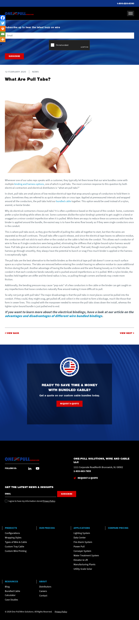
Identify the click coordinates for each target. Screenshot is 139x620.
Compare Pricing (118, 528)
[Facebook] (2, 17)
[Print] (2, 28)
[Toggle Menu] (130, 13)
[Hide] (1, 45)
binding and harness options (29, 184)
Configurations (12, 533)
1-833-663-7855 (82, 471)
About (43, 581)
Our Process (47, 528)
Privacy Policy (49, 501)
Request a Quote (69, 403)
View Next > (127, 333)
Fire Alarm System (83, 542)
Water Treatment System (86, 555)
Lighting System (82, 533)
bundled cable (63, 201)
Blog (7, 586)
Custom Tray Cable (14, 546)
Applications (82, 528)
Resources (11, 581)
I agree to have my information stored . (32, 501)
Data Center (80, 537)
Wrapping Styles (13, 537)
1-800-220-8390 (125, 3)
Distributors (45, 586)
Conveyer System (82, 551)
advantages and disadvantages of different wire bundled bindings (53, 316)
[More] (2, 39)
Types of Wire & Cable (16, 542)
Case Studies (11, 599)
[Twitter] (2, 23)
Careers (43, 591)
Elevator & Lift (81, 560)
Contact (43, 595)
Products (11, 528)
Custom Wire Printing (15, 551)
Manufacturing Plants (84, 564)
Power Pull (79, 546)
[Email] (2, 34)
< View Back (12, 333)
